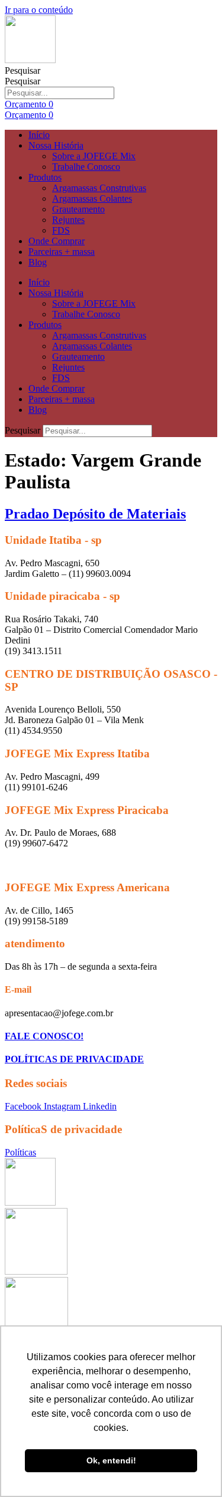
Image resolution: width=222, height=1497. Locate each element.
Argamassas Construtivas (99, 188)
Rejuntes (68, 220)
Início (39, 135)
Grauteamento (78, 209)
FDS (61, 230)
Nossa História (55, 145)
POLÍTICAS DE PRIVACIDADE (74, 1059)
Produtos (45, 177)
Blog (37, 262)
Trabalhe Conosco (86, 167)
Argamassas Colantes (92, 198)
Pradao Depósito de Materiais (95, 513)
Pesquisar (22, 70)
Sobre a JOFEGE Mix (94, 156)
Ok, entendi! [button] (111, 1460)
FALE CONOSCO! (44, 1036)
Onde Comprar (56, 241)
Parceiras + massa (61, 252)
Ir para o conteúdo (39, 10)
